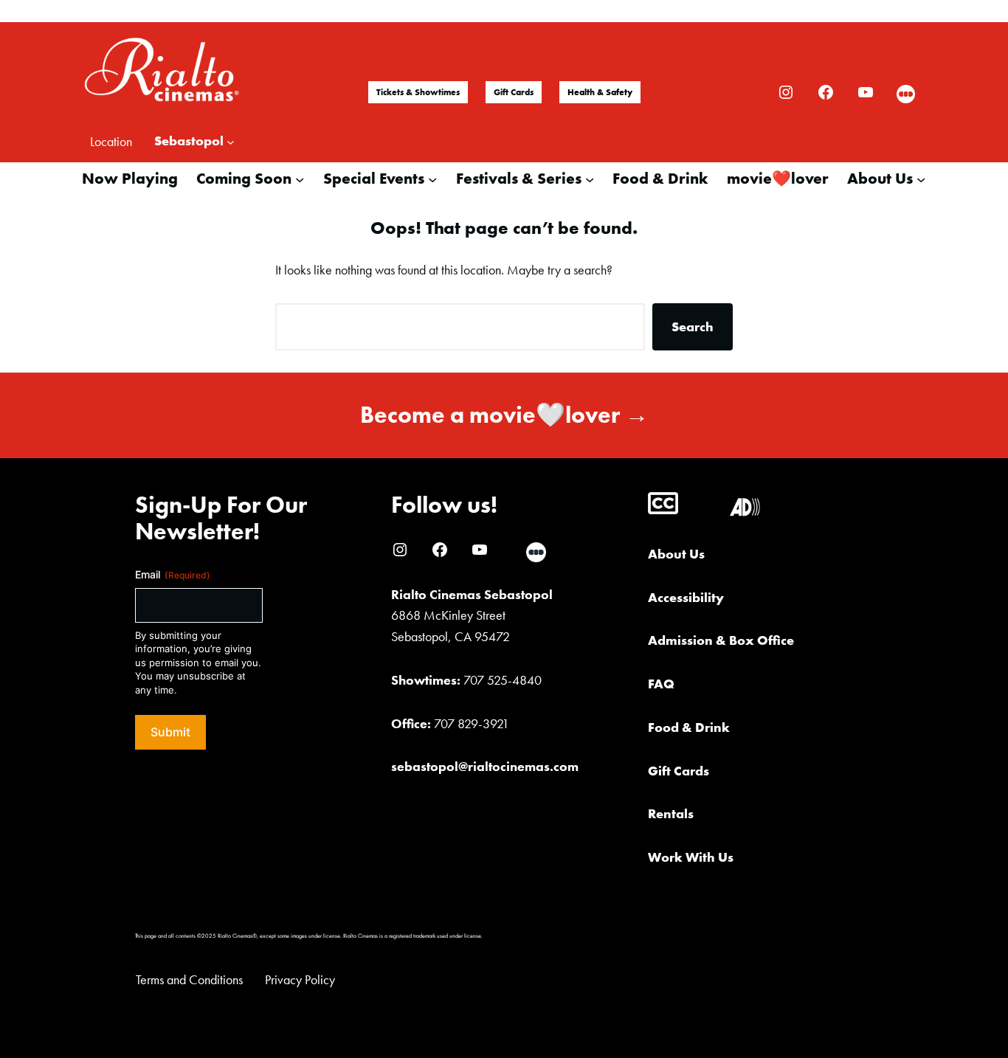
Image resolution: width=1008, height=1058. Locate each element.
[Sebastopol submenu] (231, 141)
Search (693, 326)
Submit (170, 732)
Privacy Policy (300, 979)
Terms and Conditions (189, 979)
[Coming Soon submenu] (299, 178)
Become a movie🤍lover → (504, 415)
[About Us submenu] (920, 178)
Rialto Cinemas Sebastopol (472, 594)
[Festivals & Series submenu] (589, 178)
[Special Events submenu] (432, 178)
